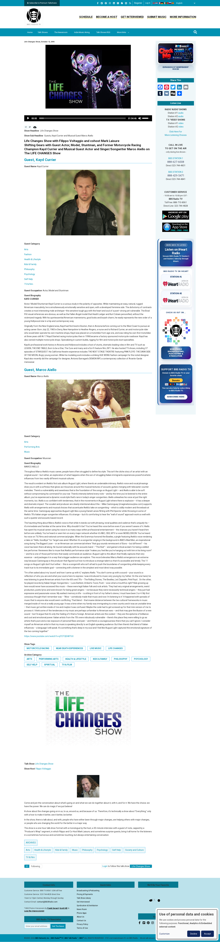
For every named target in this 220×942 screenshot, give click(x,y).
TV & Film (28, 284)
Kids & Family (30, 264)
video (180, 123)
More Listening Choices (176, 135)
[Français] (159, 3)
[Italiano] (164, 3)
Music (27, 452)
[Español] (173, 3)
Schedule (86, 16)
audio (180, 113)
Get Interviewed (132, 16)
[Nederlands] (156, 3)
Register (138, 3)
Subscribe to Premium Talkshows (43, 3)
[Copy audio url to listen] (30, 127)
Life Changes (115, 648)
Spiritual (49, 664)
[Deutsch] (162, 3)
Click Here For (175, 131)
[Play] (28, 118)
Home (29, 32)
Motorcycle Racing (38, 648)
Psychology (29, 274)
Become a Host (106, 16)
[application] (88, 118)
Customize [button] (164, 934)
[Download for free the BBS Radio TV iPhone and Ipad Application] (175, 227)
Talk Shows (43, 32)
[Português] (167, 3)
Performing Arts (32, 447)
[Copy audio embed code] (26, 127)
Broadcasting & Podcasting (88, 891)
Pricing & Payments (85, 894)
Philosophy (29, 269)
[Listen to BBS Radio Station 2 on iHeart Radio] (176, 300)
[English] (154, 3)
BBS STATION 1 (175, 158)
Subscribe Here (176, 397)
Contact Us (81, 921)
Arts (26, 249)
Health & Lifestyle (32, 259)
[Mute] (139, 118)
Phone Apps (82, 913)
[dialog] (187, 924)
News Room (82, 909)
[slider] (82, 118)
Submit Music (156, 16)
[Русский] (170, 3)
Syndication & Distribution (87, 906)
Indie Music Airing (82, 32)
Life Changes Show (44, 764)
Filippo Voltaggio (43, 769)
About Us (80, 917)
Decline (193, 934)
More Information (183, 16)
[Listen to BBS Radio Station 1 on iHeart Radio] (176, 283)
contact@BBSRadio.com (47, 902)
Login (104, 866)
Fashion (28, 254)
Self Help (28, 279)
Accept (207, 934)
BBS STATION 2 (175, 172)
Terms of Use (82, 928)
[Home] (33, 17)
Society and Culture (134, 850)
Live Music (95, 648)
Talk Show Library (84, 898)
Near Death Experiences (69, 648)
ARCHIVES (31, 842)
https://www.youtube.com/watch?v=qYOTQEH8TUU (48, 636)
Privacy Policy (82, 924)
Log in (147, 3)
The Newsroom (60, 32)
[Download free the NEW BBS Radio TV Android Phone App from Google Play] (175, 215)
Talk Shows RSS (103, 32)
